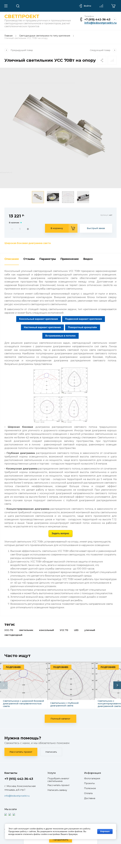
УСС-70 (8, 630)
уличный (89, 630)
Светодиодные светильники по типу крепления (44, 36)
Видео (88, 259)
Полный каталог (60, 718)
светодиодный (13, 635)
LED (76, 630)
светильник (26, 630)
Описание (11, 259)
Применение (69, 259)
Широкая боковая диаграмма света (27, 243)
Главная (8, 36)
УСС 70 (64, 630)
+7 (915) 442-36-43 (97, 19)
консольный (46, 630)
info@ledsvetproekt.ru (100, 23)
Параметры (47, 259)
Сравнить (112, 60)
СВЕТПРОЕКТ (21, 16)
